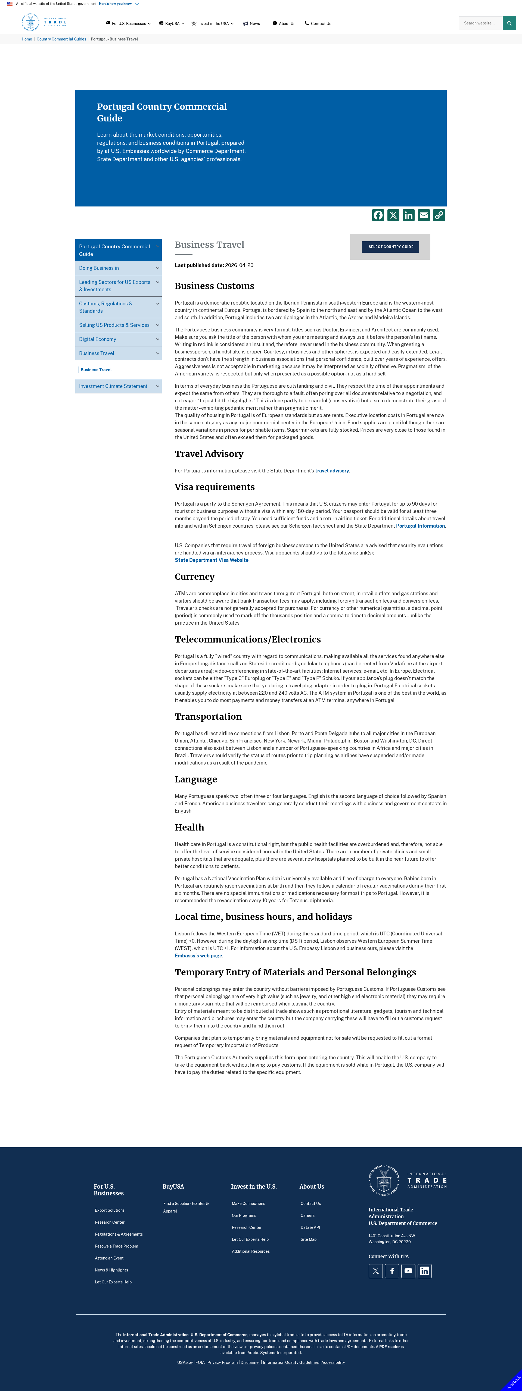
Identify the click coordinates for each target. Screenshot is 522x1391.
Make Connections (248, 1203)
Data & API (310, 1227)
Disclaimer (250, 1362)
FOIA (200, 1362)
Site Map (308, 1239)
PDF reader (389, 1346)
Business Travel (96, 353)
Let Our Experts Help (113, 1281)
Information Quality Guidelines (291, 1362)
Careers (308, 1215)
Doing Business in (99, 268)
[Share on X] (393, 215)
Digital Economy (97, 339)
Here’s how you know (116, 4)
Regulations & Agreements (119, 1234)
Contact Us (311, 1203)
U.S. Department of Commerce (219, 1334)
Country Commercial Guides (61, 39)
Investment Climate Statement (113, 386)
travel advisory (332, 471)
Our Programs (244, 1215)
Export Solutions (110, 1210)
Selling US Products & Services (114, 325)
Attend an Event (109, 1257)
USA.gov (185, 1362)
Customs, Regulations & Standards (105, 307)
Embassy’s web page (198, 955)
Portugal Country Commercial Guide (114, 250)
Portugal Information (420, 526)
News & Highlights (111, 1269)
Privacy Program (222, 1362)
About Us (312, 1186)
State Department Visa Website (211, 560)
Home (27, 39)
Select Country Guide (391, 247)
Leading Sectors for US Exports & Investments (114, 285)
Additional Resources (251, 1251)
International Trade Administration (156, 1334)
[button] (127, 23)
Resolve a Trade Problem (116, 1245)
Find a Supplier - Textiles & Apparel (186, 1207)
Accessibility (333, 1362)
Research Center (110, 1222)
